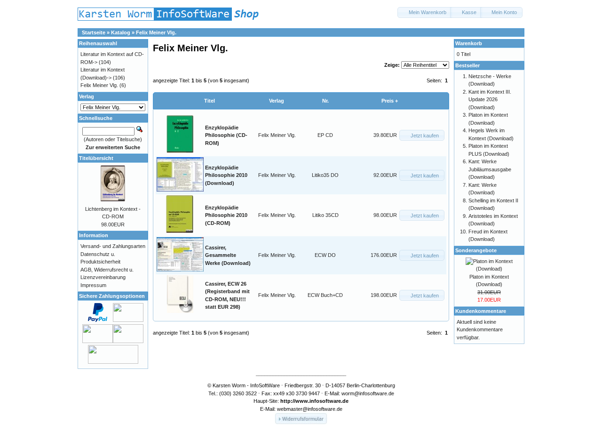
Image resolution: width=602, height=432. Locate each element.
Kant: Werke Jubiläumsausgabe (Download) (489, 169)
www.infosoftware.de (322, 401)
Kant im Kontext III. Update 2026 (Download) (489, 99)
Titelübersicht (96, 158)
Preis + (389, 101)
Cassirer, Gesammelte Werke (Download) (228, 255)
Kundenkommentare (480, 311)
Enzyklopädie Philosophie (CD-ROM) (226, 135)
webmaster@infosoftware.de (309, 409)
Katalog (120, 32)
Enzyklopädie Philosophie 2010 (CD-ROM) (226, 215)
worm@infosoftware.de (367, 393)
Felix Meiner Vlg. (156, 32)
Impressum (93, 285)
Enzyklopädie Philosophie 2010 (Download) (226, 175)
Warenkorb (468, 43)
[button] (424, 12)
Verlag (276, 101)
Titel (209, 101)
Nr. (325, 101)
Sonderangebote (476, 250)
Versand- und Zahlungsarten (112, 246)
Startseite (93, 32)
